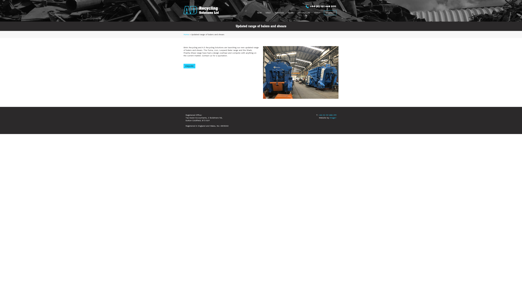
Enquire (189, 66)
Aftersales (304, 13)
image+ (333, 118)
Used (268, 13)
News (290, 13)
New (259, 13)
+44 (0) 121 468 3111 (327, 115)
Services (279, 13)
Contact (330, 13)
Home (186, 34)
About (317, 13)
